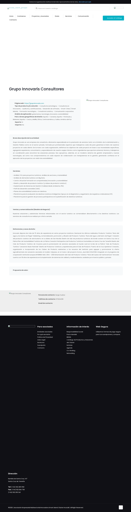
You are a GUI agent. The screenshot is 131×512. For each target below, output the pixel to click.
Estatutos (40, 342)
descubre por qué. (85, 2)
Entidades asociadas (44, 332)
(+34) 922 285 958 (17, 487)
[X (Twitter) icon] (112, 508)
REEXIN (69, 337)
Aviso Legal (41, 340)
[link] (119, 8)
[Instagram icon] (116, 508)
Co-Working (71, 351)
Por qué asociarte (43, 334)
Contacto (40, 348)
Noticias (69, 345)
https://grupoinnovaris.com (34, 103)
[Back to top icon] (121, 507)
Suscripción (41, 345)
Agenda (69, 348)
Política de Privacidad (45, 337)
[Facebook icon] (110, 508)
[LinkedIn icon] (114, 508)
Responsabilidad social (75, 332)
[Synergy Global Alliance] (119, 8)
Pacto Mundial (72, 334)
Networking (71, 353)
